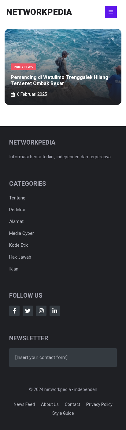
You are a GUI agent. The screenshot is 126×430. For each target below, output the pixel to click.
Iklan (13, 269)
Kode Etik (18, 245)
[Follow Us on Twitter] (28, 311)
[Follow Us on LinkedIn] (55, 311)
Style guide (63, 413)
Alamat (16, 221)
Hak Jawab (20, 257)
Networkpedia (39, 12)
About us (50, 404)
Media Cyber (21, 233)
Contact (72, 404)
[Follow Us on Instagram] (41, 311)
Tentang (17, 198)
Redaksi (17, 210)
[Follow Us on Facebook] (14, 311)
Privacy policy (99, 404)
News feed (24, 404)
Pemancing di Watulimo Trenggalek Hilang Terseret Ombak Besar (59, 80)
